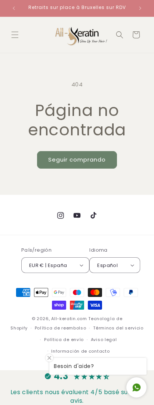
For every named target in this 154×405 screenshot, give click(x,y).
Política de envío (64, 340)
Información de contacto (80, 351)
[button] (15, 35)
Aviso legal (104, 340)
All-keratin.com (69, 319)
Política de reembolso (60, 328)
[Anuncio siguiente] (140, 8)
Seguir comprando (77, 159)
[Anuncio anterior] (14, 8)
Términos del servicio (118, 328)
